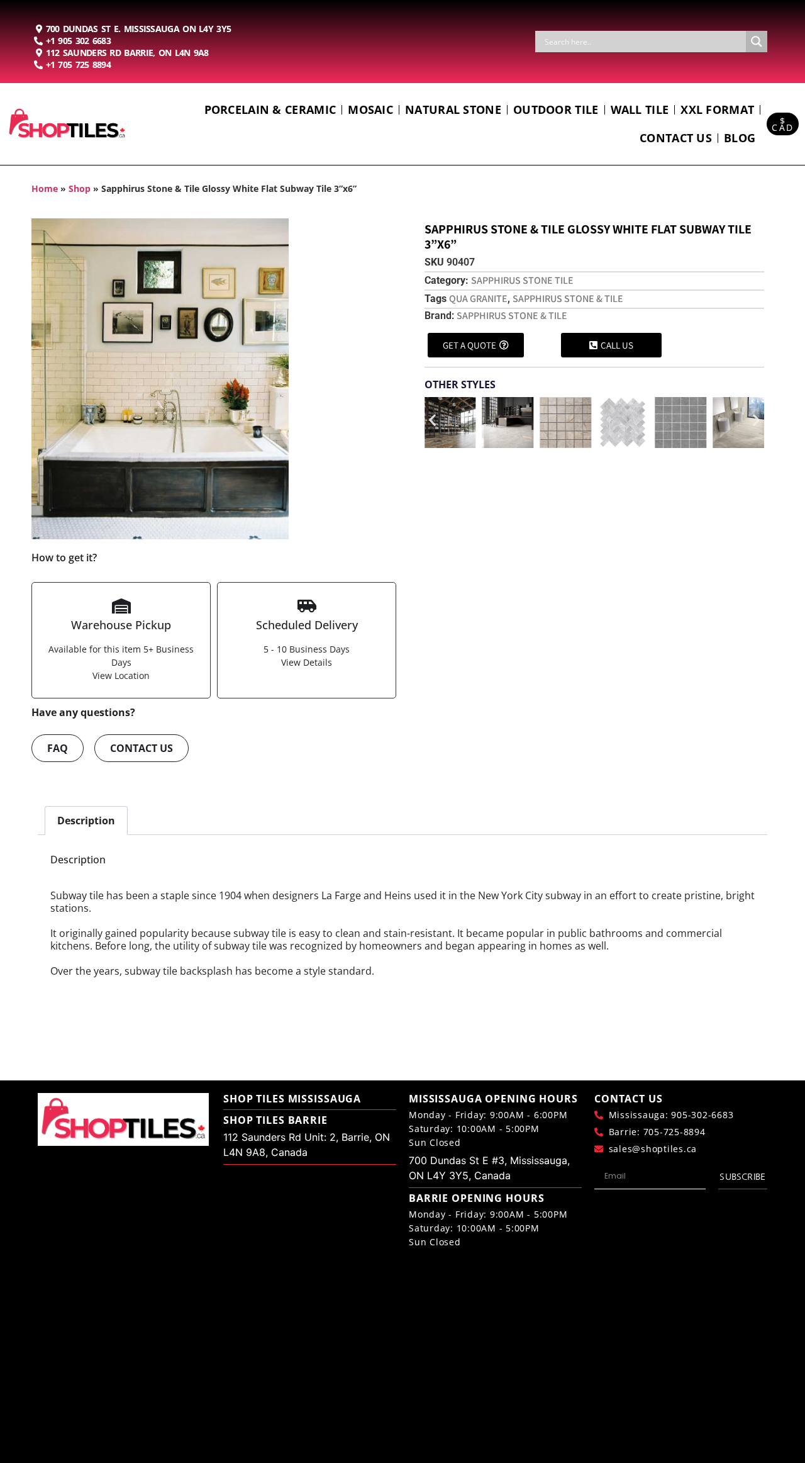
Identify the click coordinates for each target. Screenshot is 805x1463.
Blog (739, 137)
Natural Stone (453, 109)
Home (44, 188)
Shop (80, 188)
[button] (432, 420)
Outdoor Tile (556, 109)
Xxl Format (717, 109)
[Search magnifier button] (756, 41)
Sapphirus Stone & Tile (568, 298)
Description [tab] (86, 820)
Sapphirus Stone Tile (522, 280)
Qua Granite (478, 298)
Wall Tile (640, 109)
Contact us (676, 137)
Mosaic (370, 109)
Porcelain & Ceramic (270, 109)
